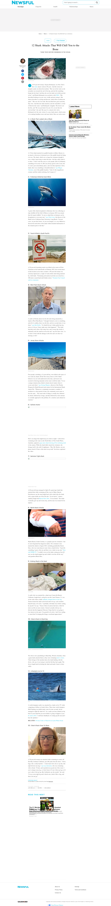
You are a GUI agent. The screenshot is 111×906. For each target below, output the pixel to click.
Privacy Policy (58, 889)
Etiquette (38, 6)
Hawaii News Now (32, 486)
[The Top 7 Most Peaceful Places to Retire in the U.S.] (80, 117)
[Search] (97, 2)
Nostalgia (21, 6)
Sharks (47, 788)
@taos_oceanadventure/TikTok (35, 649)
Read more (51, 781)
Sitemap (77, 886)
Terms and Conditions (80, 889)
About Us (57, 886)
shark (35, 87)
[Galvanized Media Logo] (22, 901)
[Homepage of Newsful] (23, 886)
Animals (32, 788)
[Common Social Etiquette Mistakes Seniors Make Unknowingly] (80, 136)
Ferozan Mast (22, 65)
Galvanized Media (57, 901)
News (91, 6)
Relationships (73, 6)
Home (40, 33)
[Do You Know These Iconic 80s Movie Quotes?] (80, 129)
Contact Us (58, 892)
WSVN (29, 315)
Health (55, 6)
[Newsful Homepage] (23, 2)
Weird (45, 33)
